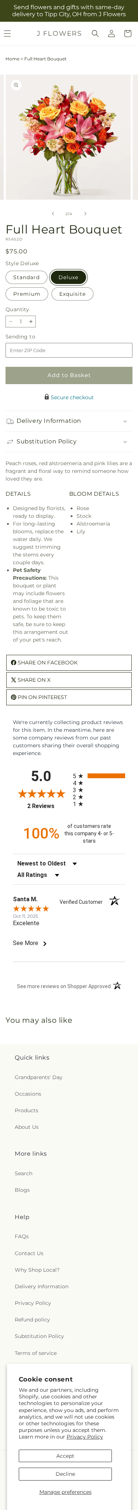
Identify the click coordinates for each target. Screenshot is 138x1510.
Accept (65, 1456)
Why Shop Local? (37, 1270)
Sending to (31, 337)
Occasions (28, 1094)
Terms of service (36, 1353)
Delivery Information (41, 1286)
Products (26, 1110)
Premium (26, 294)
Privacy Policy (85, 1436)
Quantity (17, 309)
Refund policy (32, 1319)
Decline (65, 1474)
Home (13, 59)
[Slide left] (53, 214)
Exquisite (72, 294)
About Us (27, 1127)
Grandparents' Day (39, 1077)
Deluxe (68, 277)
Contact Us (29, 1253)
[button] (95, 33)
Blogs (22, 1190)
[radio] (99, 775)
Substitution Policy (39, 1336)
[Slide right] (85, 214)
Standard (26, 277)
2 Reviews (48, 806)
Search (23, 1173)
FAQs (22, 1236)
